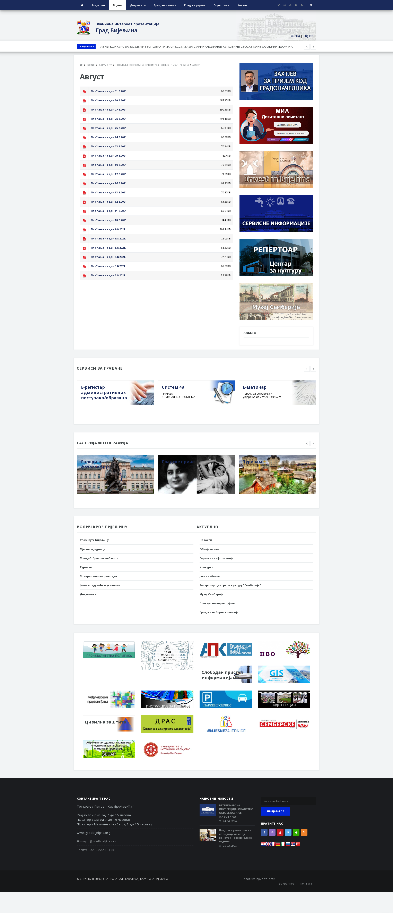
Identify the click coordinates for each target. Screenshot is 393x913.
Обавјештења (86, 46)
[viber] (284, 5)
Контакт (243, 5)
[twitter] (278, 5)
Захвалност (287, 883)
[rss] (301, 5)
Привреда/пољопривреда (98, 576)
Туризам (86, 567)
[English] (268, 845)
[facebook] (273, 5)
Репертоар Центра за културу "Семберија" (230, 585)
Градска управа (195, 5)
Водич (117, 5)
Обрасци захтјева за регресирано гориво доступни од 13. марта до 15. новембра (160, 46)
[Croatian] (263, 845)
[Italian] (283, 845)
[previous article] (313, 47)
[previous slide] (307, 369)
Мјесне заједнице (92, 549)
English (308, 36)
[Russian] (288, 845)
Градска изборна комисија (219, 612)
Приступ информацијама (218, 603)
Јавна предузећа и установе (100, 585)
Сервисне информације (216, 558)
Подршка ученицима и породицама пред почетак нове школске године (235, 835)
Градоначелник (165, 5)
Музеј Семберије (211, 594)
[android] (296, 5)
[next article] (307, 47)
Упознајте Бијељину (94, 540)
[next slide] (313, 369)
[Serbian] (292, 845)
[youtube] (290, 5)
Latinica (294, 36)
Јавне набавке (210, 576)
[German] (278, 845)
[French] (273, 845)
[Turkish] (297, 845)
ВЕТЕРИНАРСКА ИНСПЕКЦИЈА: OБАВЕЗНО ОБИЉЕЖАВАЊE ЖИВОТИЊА (236, 811)
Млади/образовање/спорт (99, 558)
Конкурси (206, 567)
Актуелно (98, 5)
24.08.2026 (230, 821)
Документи (138, 5)
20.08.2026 (230, 846)
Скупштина (221, 5)
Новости (206, 540)
